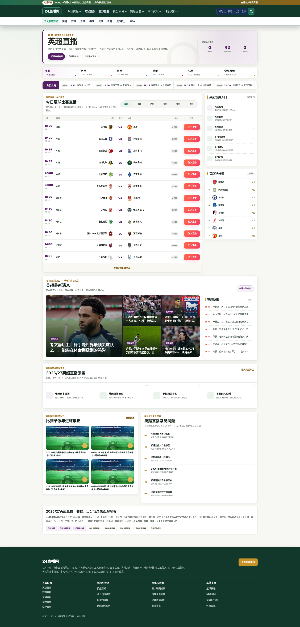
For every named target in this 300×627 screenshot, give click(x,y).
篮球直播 (104, 11)
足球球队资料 (104, 605)
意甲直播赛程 (110, 528)
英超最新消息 (90, 56)
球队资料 (170, 11)
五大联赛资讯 (158, 588)
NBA (132, 21)
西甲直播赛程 (94, 528)
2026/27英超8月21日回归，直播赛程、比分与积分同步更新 (77, 2)
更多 (250, 299)
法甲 (100, 21)
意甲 (82, 21)
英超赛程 (46, 587)
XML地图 (81, 616)
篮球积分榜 (212, 599)
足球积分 (121, 21)
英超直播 (51, 528)
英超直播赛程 (57, 56)
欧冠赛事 (156, 605)
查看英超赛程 (248, 562)
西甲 (73, 21)
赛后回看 (135, 11)
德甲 (91, 21)
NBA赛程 (211, 594)
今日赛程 (72, 11)
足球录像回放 (158, 594)
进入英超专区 (247, 369)
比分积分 (118, 11)
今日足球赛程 (104, 594)
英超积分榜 (73, 56)
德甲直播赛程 (125, 528)
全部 (139, 104)
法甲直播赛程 (140, 528)
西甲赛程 (46, 592)
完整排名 (251, 173)
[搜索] (251, 11)
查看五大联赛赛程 (249, 2)
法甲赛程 (46, 606)
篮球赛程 (210, 588)
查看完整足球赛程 (122, 268)
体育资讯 (153, 11)
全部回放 (130, 417)
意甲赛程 (46, 597)
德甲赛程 (46, 601)
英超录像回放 (156, 528)
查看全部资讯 (245, 288)
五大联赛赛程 (51, 21)
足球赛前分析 (158, 599)
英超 (64, 21)
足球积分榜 (102, 599)
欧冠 (109, 21)
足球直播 (90, 11)
